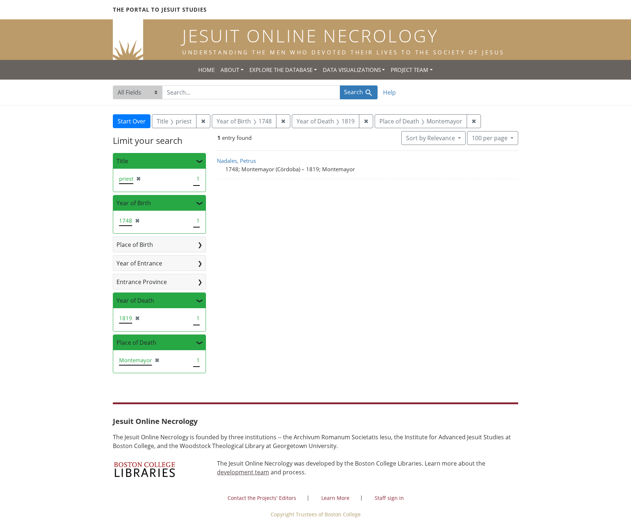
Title (122, 161)
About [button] (230, 69)
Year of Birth (133, 203)
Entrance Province (141, 282)
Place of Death (136, 343)
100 (490, 138)
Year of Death (135, 301)
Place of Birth (134, 245)
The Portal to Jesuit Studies (160, 9)
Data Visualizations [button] (352, 69)
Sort (430, 138)
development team (243, 472)
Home (206, 69)
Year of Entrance (139, 263)
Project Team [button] (409, 69)
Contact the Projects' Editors (261, 497)
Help (389, 92)
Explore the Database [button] (281, 69)
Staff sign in (389, 497)
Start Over (132, 121)
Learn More (335, 497)
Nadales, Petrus (236, 160)
